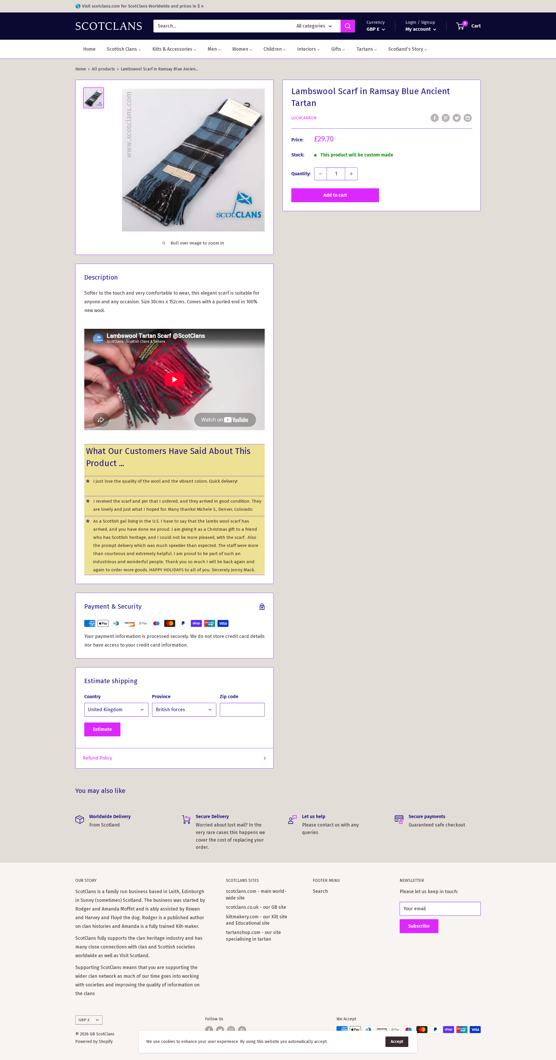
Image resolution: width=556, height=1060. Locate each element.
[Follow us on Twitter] (220, 1030)
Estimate (102, 729)
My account (418, 29)
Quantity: (301, 173)
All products (103, 69)
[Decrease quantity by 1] (320, 174)
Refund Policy (97, 758)
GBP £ (83, 1019)
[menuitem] (85, 49)
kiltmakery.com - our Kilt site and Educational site (256, 920)
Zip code (229, 696)
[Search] (348, 26)
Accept (397, 1041)
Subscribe (419, 926)
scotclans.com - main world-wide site (256, 894)
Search (320, 891)
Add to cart (335, 195)
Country (92, 696)
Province (161, 696)
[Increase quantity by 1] (351, 174)
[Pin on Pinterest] (446, 117)
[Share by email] (468, 117)
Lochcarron (304, 118)
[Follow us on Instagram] (231, 1030)
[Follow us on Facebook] (209, 1030)
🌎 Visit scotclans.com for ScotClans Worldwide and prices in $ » (139, 6)
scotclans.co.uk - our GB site (256, 907)
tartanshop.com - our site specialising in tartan (253, 936)
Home (80, 69)
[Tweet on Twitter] (457, 117)
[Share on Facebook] (435, 117)
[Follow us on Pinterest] (242, 1030)
